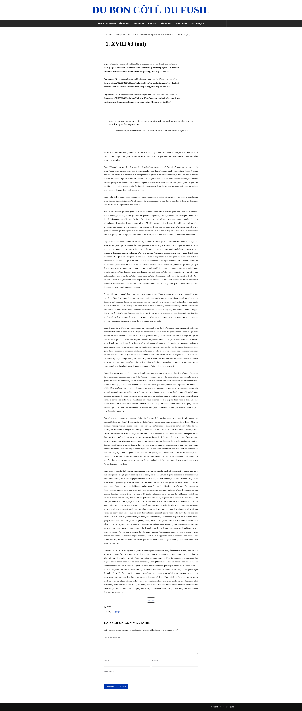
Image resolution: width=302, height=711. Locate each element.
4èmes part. (167, 24)
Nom (107, 660)
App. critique (197, 24)
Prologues (181, 24)
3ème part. (152, 24)
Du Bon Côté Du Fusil (151, 9)
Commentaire (113, 637)
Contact (214, 707)
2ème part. (139, 24)
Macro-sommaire (107, 24)
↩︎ (122, 612)
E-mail (157, 660)
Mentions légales (227, 707)
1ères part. (125, 24)
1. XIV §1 (115, 612)
